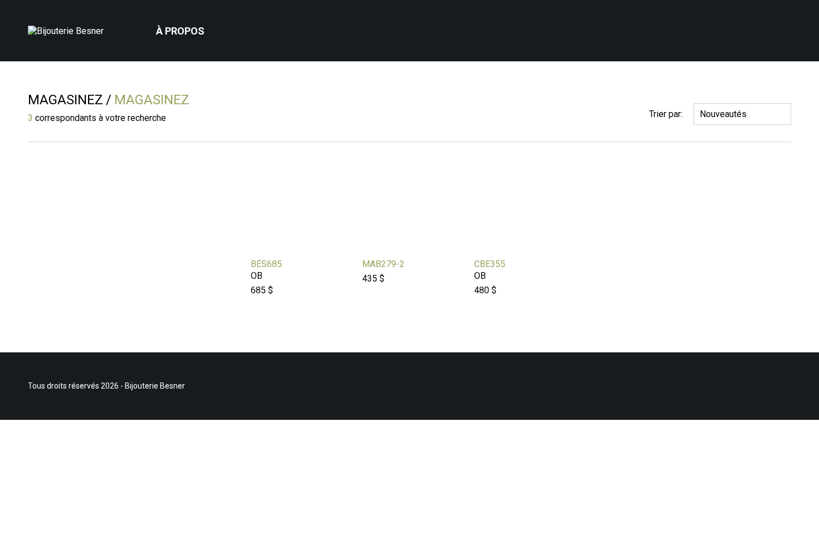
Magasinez (65, 100)
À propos (180, 31)
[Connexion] (751, 30)
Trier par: (665, 114)
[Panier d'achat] (784, 22)
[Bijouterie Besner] (69, 31)
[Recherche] (767, 30)
